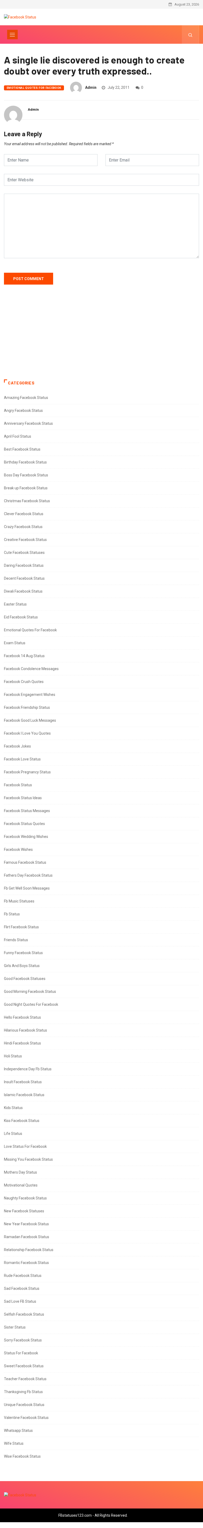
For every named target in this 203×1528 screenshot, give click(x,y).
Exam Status (14, 643)
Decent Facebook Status (24, 578)
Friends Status (16, 940)
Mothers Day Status (20, 1172)
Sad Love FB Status (20, 1301)
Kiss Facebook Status (21, 1121)
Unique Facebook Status (24, 1405)
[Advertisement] (101, 337)
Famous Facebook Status (25, 862)
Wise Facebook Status (22, 1456)
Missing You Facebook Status (28, 1159)
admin (90, 87)
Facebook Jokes (17, 746)
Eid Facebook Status (21, 617)
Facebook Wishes (18, 849)
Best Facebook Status (22, 449)
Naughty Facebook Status (25, 1198)
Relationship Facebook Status (28, 1250)
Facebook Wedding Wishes (26, 836)
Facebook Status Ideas (23, 798)
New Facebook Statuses (24, 1211)
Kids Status (13, 1108)
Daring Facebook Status (24, 565)
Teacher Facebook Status (25, 1379)
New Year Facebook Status (26, 1224)
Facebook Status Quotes (24, 824)
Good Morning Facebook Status (30, 991)
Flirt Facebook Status (21, 927)
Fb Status (12, 914)
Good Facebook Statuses (24, 979)
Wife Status (14, 1443)
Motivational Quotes (21, 1185)
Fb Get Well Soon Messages (27, 888)
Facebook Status (18, 785)
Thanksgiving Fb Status (23, 1392)
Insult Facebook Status (23, 1082)
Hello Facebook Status (22, 1017)
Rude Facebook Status (22, 1275)
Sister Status (15, 1327)
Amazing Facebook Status (26, 398)
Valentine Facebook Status (26, 1417)
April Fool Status (17, 436)
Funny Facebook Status (23, 953)
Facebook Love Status (22, 759)
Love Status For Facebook (25, 1146)
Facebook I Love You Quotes (27, 733)
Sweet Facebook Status (24, 1366)
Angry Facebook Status (23, 410)
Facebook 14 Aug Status (24, 656)
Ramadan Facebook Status (26, 1237)
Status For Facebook (21, 1353)
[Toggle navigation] (12, 34)
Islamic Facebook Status (24, 1095)
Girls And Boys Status (22, 966)
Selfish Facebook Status (24, 1314)
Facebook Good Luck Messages (30, 720)
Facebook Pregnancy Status (27, 772)
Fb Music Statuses (19, 901)
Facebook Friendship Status (27, 707)
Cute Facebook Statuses (24, 552)
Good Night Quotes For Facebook (31, 1004)
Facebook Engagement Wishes (29, 694)
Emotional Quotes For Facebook (34, 88)
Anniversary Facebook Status (28, 423)
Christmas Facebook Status (27, 501)
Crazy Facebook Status (23, 527)
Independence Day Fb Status (28, 1069)
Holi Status (13, 1056)
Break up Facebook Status (26, 488)
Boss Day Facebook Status (26, 475)
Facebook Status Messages (27, 811)
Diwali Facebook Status (23, 591)
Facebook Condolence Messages (31, 669)
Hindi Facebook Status (22, 1043)
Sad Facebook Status (21, 1288)
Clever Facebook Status (23, 514)
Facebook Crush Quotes (24, 682)
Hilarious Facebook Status (25, 1030)
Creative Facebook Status (25, 540)
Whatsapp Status (18, 1430)
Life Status (13, 1133)
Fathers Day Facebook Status (28, 875)
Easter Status (15, 604)
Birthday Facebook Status (25, 462)
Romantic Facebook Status (26, 1263)
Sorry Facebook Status (23, 1340)
